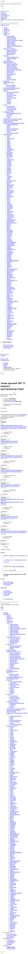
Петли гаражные (11, 85)
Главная (6, 363)
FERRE (9, 162)
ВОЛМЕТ (9, 229)
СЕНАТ (9, 305)
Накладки (6, 81)
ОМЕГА (9, 284)
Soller (8, 199)
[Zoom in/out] (4, 951)
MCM (8, 183)
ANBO (8, 142)
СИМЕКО (9, 307)
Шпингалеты (10, 54)
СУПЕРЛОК (10, 315)
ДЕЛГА (9, 238)
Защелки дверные (11, 58)
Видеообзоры (7, 584)
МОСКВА (9, 276)
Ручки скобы (10, 110)
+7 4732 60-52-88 (17, 560)
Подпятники (10, 72)
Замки (5, 34)
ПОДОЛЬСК (10, 287)
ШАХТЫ (9, 333)
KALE (8, 173)
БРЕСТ (9, 225)
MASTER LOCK (11, 180)
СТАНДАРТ (10, 312)
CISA (8, 158)
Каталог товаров (7, 342)
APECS (9, 145)
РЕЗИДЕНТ (10, 295)
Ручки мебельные (11, 79)
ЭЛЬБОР (9, 336)
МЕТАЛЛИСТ (11, 270)
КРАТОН (9, 262)
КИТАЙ (9, 256)
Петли (5, 83)
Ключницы (10, 96)
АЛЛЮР (9, 218)
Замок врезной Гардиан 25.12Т (9, 518)
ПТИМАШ (10, 293)
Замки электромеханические (14, 46)
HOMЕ (9, 170)
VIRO (8, 210)
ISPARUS (9, 172)
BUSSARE (10, 156)
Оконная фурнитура (9, 82)
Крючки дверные (11, 53)
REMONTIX (10, 196)
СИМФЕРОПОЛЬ (11, 308)
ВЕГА (8, 228)
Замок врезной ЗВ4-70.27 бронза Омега (11, 457)
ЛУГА (8, 267)
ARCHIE (9, 148)
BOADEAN (10, 152)
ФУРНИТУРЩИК (12, 323)
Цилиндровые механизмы (11, 120)
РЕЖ (8, 294)
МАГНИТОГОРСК (12, 269)
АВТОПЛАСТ (11, 215)
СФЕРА (9, 316)
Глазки (5, 32)
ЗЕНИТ (9, 246)
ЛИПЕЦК (9, 266)
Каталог (6, 364)
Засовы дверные (11, 51)
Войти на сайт (4, 359)
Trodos (8, 203)
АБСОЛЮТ (10, 214)
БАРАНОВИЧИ (11, 220)
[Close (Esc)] (1, 951)
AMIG (8, 141)
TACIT (8, 200)
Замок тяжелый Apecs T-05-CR (9, 442)
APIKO (9, 147)
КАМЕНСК (10, 252)
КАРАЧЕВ (9, 253)
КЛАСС (9, 258)
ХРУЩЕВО (10, 325)
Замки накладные (11, 39)
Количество (4, 418)
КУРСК (9, 265)
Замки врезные (11, 36)
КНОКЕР (9, 259)
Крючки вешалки (8, 61)
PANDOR (9, 193)
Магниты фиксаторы (12, 68)
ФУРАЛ (9, 322)
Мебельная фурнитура (10, 62)
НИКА (8, 279)
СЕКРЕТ (9, 304)
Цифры (9, 103)
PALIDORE (10, 190)
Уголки (9, 116)
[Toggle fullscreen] (2, 951)
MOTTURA (10, 187)
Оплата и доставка (9, 583)
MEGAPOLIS (10, 185)
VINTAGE (9, 208)
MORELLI (9, 186)
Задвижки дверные (12, 50)
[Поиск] (16, 3)
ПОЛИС (9, 290)
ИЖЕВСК (9, 248)
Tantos (8, 201)
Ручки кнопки (10, 106)
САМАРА (9, 300)
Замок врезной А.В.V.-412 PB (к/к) (10, 486)
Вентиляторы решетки (13, 92)
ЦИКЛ (8, 328)
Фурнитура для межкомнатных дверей (14, 123)
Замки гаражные (11, 37)
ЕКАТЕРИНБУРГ (11, 242)
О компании (4, 14)
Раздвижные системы (9, 89)
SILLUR (9, 197)
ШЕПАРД (9, 335)
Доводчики (7, 33)
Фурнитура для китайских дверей (13, 119)
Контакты (3, 18)
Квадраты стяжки (11, 95)
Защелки (6, 55)
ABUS (8, 135)
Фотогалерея (4, 17)
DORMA (9, 161)
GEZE (8, 166)
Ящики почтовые (8, 121)
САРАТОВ (10, 302)
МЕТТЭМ (9, 272)
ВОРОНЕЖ (10, 231)
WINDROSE (10, 211)
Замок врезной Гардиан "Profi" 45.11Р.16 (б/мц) (13, 428)
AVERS (9, 151)
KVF (8, 175)
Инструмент (10, 93)
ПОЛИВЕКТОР (11, 288)
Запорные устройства (9, 48)
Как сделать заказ (8, 582)
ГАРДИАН (10, 232)
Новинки (6, 29)
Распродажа (7, 30)
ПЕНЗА (9, 286)
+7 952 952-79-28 (8, 599)
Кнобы (8, 60)
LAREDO (9, 176)
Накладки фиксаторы (12, 128)
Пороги (9, 99)
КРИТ (8, 263)
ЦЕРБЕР (9, 326)
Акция (5, 27)
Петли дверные (11, 86)
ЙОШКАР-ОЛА (11, 249)
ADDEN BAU (10, 138)
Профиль (9, 75)
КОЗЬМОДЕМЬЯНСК (13, 260)
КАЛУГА (9, 251)
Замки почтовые (11, 44)
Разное (8, 76)
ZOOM (9, 213)
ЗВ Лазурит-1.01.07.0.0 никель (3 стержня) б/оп (13, 532)
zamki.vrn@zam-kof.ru (18, 566)
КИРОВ (9, 255)
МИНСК (9, 273)
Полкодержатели (11, 74)
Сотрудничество (5, 15)
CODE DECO (10, 159)
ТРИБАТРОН (10, 318)
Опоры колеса (10, 71)
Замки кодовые (11, 43)
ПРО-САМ (10, 291)
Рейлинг (9, 78)
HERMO (9, 169)
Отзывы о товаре (17, 425)
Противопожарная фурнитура (12, 88)
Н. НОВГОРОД (11, 277)
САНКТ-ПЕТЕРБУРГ (12, 301)
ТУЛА (8, 319)
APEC (8, 144)
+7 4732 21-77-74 (8, 560)
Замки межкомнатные (12, 57)
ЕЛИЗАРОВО (10, 243)
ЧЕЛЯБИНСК (10, 331)
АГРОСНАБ (10, 217)
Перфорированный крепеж (14, 113)
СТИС (8, 314)
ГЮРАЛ (9, 236)
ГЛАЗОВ (9, 235)
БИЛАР (9, 224)
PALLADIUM (10, 192)
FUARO (9, 163)
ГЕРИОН (9, 234)
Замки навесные (11, 41)
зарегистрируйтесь (22, 414)
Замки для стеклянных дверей (15, 40)
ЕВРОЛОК (10, 241)
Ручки (5, 105)
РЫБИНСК (10, 298)
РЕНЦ (8, 297)
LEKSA (9, 178)
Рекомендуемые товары (7, 425)
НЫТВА (9, 283)
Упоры (8, 100)
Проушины (10, 114)
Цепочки (9, 102)
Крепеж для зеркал (12, 67)
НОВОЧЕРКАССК (12, 280)
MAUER (9, 182)
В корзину (3, 421)
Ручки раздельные (11, 109)
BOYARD (9, 155)
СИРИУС (9, 309)
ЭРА (8, 338)
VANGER (9, 204)
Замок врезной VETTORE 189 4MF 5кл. (11, 471)
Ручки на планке (11, 107)
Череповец (10, 332)
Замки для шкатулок (12, 64)
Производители (8, 134)
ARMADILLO (10, 149)
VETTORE (10, 207)
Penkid (8, 194)
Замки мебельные (11, 65)
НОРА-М (9, 281)
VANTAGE (10, 206)
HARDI (9, 168)
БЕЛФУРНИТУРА (12, 222)
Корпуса (9, 47)
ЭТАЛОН (9, 339)
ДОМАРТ (9, 239)
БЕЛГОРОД (10, 221)
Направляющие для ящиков (14, 69)
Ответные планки (11, 97)
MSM (8, 189)
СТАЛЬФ (9, 311)
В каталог (3, 12)
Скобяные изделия (9, 112)
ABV (8, 137)
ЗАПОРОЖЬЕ (10, 245)
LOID (8, 179)
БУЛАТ (9, 227)
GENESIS (9, 165)
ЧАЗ (8, 329)
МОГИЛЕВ (10, 274)
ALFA (8, 140)
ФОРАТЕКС (10, 321)
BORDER (9, 154)
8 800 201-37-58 (5, 25)
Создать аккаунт (5, 360)
